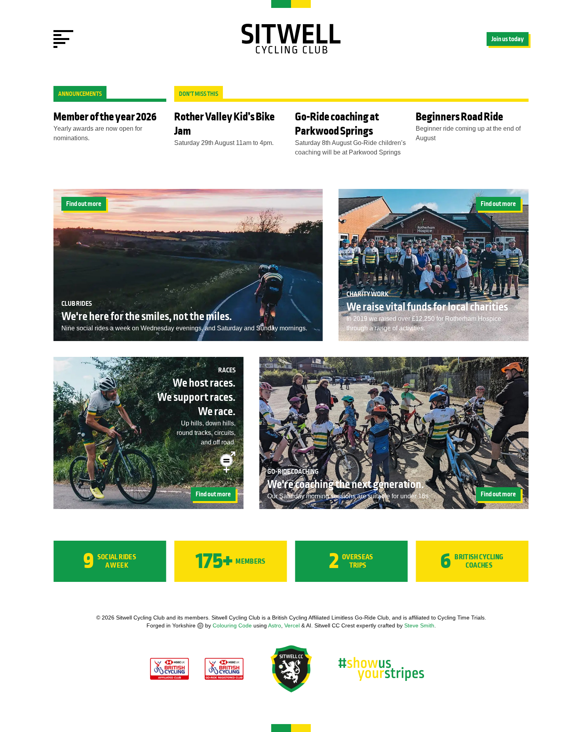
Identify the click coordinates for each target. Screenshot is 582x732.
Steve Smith (419, 625)
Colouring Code (232, 625)
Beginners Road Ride (459, 117)
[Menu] (63, 39)
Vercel (292, 625)
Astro (274, 625)
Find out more (83, 204)
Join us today (507, 39)
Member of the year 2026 (104, 117)
